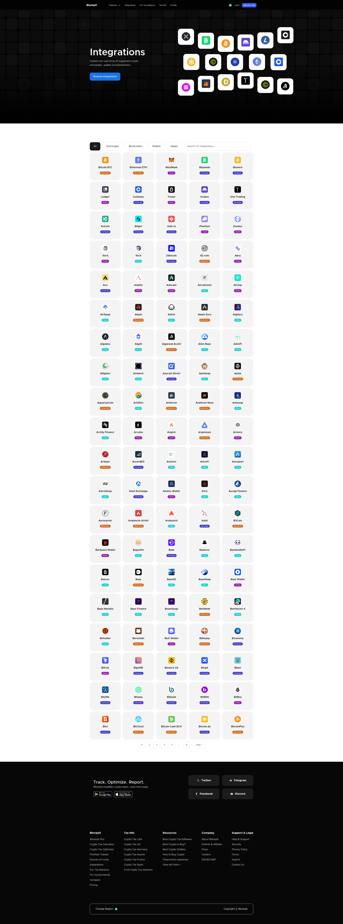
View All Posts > (172, 865)
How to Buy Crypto (173, 854)
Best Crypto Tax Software (177, 839)
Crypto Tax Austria (134, 854)
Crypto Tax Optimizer (102, 849)
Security (236, 844)
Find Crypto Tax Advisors (138, 870)
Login (236, 5)
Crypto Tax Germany (136, 849)
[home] (92, 5)
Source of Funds (99, 860)
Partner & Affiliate (212, 844)
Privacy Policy (239, 849)
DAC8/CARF (209, 860)
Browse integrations (105, 76)
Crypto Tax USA (133, 839)
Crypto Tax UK (132, 844)
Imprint (236, 860)
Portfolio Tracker (99, 854)
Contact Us (238, 865)
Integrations (130, 5)
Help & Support (240, 839)
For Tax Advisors (147, 5)
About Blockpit (210, 839)
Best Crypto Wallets (174, 849)
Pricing (173, 5)
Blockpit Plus (97, 839)
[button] (114, 5)
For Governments (100, 875)
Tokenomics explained (175, 860)
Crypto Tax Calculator (102, 844)
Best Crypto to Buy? (174, 844)
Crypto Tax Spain (133, 865)
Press (205, 849)
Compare (95, 880)
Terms (235, 854)
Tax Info (162, 5)
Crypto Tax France (134, 860)
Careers (206, 854)
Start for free (249, 5)
